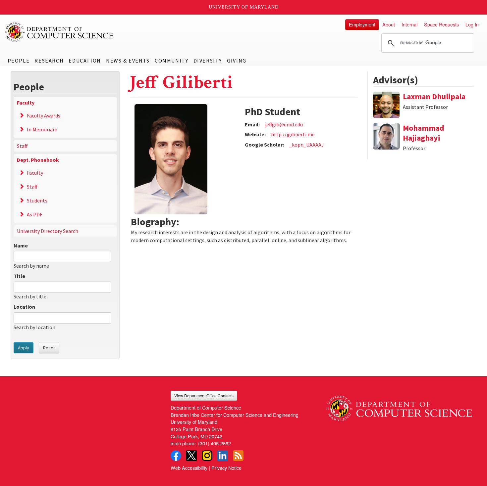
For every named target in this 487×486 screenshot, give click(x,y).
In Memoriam (42, 129)
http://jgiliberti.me (293, 134)
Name (21, 245)
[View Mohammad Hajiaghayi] (386, 135)
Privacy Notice (226, 467)
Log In (472, 24)
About (388, 24)
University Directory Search (47, 231)
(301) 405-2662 (214, 443)
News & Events (128, 60)
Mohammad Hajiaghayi (423, 133)
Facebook (176, 455)
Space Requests (441, 24)
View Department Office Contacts (204, 395)
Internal (409, 24)
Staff (22, 146)
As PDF (34, 214)
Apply (23, 348)
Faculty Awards (43, 115)
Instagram (207, 455)
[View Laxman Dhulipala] (386, 104)
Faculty (25, 102)
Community (171, 60)
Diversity (207, 60)
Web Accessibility (189, 467)
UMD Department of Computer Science (59, 32)
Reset (49, 348)
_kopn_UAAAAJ (306, 144)
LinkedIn (222, 455)
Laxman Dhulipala (434, 96)
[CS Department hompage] (399, 406)
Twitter (191, 455)
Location (24, 306)
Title (19, 276)
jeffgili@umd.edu (284, 124)
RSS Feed (238, 455)
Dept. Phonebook (38, 159)
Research (49, 60)
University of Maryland (244, 7)
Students (37, 200)
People (19, 60)
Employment (362, 24)
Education (85, 60)
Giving (236, 60)
